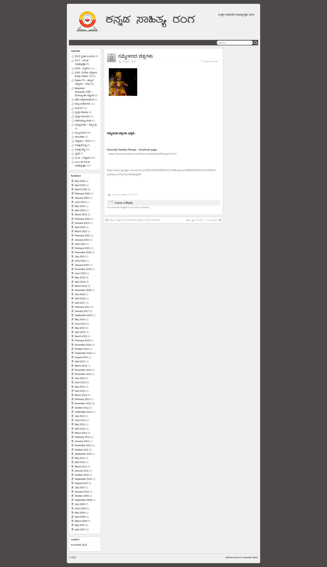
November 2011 (83, 445)
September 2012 (83, 412)
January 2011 (82, 470)
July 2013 (80, 378)
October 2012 (82, 407)
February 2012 (82, 437)
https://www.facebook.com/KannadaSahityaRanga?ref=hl (142, 153)
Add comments (211, 61)
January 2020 (82, 265)
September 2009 (83, 500)
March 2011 (81, 466)
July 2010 (80, 487)
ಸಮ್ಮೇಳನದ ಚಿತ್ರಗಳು (135, 56)
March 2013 (81, 395)
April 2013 (80, 391)
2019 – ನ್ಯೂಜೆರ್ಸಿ (82, 68)
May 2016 (80, 319)
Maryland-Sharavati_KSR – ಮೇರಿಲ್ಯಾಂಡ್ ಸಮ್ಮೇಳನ (84, 92)
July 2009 (80, 504)
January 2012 (82, 441)
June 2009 (80, 508)
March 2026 (81, 189)
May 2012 (80, 424)
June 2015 (80, 324)
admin (124, 194)
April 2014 (80, 361)
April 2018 (80, 298)
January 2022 (82, 240)
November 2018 (83, 290)
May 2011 (80, 458)
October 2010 (82, 475)
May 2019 (80, 277)
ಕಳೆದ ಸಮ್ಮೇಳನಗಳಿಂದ (84, 99)
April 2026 (80, 185)
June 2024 (80, 202)
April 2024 (80, 210)
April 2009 (80, 517)
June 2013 (80, 382)
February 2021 (82, 248)
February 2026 (82, 193)
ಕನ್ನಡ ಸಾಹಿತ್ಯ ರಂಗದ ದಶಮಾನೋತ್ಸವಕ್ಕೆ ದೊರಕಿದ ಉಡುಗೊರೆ (134, 220)
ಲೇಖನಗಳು (79, 137)
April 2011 (80, 462)
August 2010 (81, 483)
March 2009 (81, 521)
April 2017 (80, 303)
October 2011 (82, 449)
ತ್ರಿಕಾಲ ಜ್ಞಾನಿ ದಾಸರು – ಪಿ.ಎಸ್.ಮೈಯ (202, 220)
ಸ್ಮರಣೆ (77, 153)
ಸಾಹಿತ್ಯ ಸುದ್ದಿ (80, 149)
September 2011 (83, 454)
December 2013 (83, 370)
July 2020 (80, 256)
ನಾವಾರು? (79, 108)
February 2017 (82, 307)
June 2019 (80, 273)
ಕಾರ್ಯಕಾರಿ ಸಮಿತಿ (79, 545)
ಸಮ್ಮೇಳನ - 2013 (129, 61)
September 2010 (83, 479)
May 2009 (80, 512)
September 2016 (83, 315)
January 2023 (82, 223)
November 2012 (83, 403)
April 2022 (80, 227)
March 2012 (81, 433)
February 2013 (82, 399)
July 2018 (80, 294)
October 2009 (82, 496)
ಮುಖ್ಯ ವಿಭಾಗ (80, 132)
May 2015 (80, 328)
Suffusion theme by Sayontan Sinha (241, 557)
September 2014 (83, 353)
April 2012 (80, 428)
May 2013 (80, 386)
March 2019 (81, 286)
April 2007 (80, 529)
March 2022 (81, 231)
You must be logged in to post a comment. (128, 207)
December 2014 (83, 345)
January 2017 (82, 311)
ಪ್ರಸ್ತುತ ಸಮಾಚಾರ (82, 116)
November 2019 (83, 269)
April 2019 (80, 282)
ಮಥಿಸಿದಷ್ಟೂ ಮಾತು (83, 120)
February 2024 (82, 219)
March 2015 (81, 336)
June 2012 (80, 420)
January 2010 (82, 491)
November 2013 (83, 374)
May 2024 (80, 206)
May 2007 (80, 525)
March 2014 (81, 366)
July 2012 (80, 416)
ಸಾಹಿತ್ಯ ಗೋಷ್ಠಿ (80, 145)
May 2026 (80, 181)
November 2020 (83, 252)
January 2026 (82, 198)
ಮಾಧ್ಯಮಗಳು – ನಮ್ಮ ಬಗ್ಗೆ (85, 124)
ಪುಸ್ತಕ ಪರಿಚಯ (81, 112)
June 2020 (80, 261)
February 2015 (82, 340)
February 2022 (82, 235)
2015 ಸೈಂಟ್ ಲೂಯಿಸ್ (85, 56)
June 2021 (80, 244)
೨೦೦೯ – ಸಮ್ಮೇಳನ (82, 158)
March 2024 (81, 214)
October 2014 (82, 349)
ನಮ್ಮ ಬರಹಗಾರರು (82, 103)
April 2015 (80, 332)
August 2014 (81, 357)
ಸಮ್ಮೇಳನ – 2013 (82, 141)
